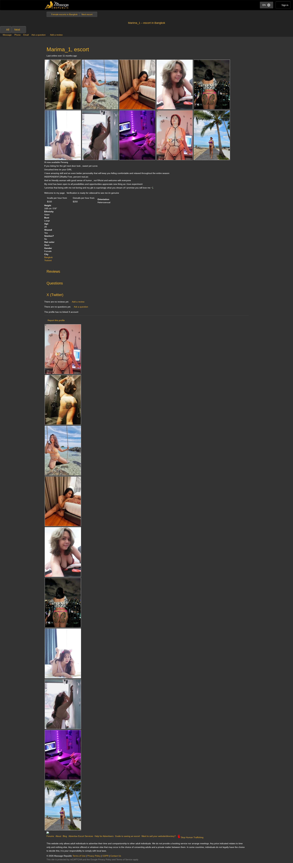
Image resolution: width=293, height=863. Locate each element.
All (7, 29)
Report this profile (56, 320)
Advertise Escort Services (81, 836)
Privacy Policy (94, 856)
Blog (65, 836)
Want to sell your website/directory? (158, 836)
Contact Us (115, 856)
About (58, 836)
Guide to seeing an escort (127, 836)
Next (17, 29)
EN (264, 5)
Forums (50, 836)
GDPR (105, 856)
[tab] (146, 271)
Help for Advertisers (104, 836)
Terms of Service (124, 859)
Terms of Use (79, 856)
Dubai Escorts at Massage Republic (56, 5)
